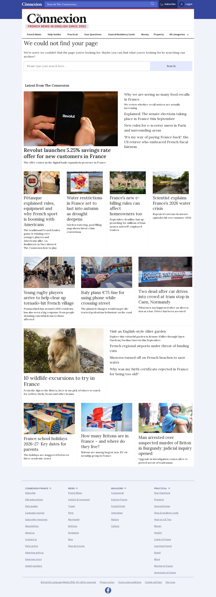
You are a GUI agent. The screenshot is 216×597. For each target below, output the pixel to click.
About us (30, 533)
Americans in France (165, 572)
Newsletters (32, 526)
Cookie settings (153, 582)
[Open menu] (180, 34)
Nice (70, 539)
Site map (170, 582)
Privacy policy (107, 582)
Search (171, 66)
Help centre (31, 546)
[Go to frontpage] (57, 21)
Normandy (74, 519)
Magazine (117, 488)
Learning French (163, 546)
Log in (188, 4)
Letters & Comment (79, 499)
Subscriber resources (36, 519)
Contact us (31, 539)
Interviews (117, 513)
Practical (73, 34)
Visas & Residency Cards (121, 34)
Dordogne (73, 533)
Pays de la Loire (76, 546)
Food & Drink (118, 506)
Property (159, 34)
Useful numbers (33, 566)
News (71, 488)
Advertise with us (34, 552)
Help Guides (54, 34)
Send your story (33, 559)
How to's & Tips (162, 519)
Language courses (34, 513)
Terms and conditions (129, 582)
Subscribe (170, 4)
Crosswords (117, 493)
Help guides (31, 506)
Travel (71, 506)
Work (157, 559)
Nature (115, 519)
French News (34, 34)
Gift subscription (34, 499)
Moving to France (163, 566)
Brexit (157, 552)
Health (158, 533)
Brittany (72, 526)
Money (145, 34)
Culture (115, 526)
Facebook (108, 591)
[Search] (152, 4)
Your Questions (92, 34)
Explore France (119, 499)
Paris (71, 513)
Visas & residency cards (166, 513)
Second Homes (162, 506)
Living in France (162, 539)
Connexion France (36, 488)
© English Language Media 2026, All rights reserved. (68, 582)
